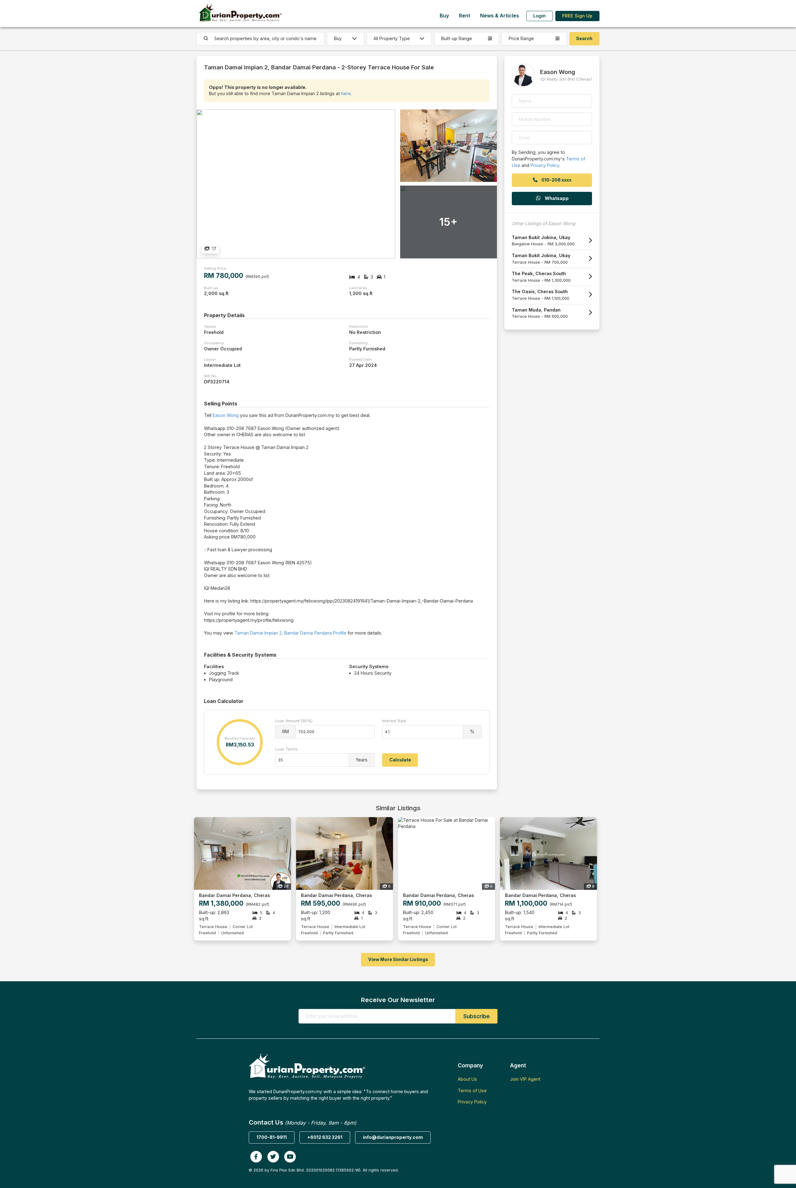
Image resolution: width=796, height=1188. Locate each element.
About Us (467, 1079)
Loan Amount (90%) (293, 721)
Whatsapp (556, 198)
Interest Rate (394, 721)
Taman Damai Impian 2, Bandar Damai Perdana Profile (290, 633)
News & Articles (499, 16)
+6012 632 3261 (324, 1137)
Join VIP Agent (525, 1079)
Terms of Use (472, 1090)
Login (539, 15)
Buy (444, 16)
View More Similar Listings (398, 959)
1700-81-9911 (272, 1137)
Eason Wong (226, 415)
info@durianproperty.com (393, 1137)
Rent (464, 16)
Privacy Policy (544, 165)
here (346, 93)
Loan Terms (286, 749)
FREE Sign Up (577, 15)
